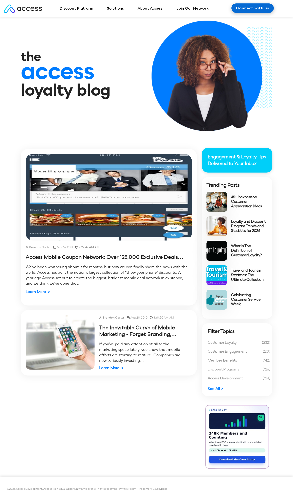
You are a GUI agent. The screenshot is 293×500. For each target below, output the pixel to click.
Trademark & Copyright (152, 488)
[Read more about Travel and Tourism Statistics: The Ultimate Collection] (216, 275)
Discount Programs (239, 369)
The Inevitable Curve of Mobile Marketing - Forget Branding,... (138, 330)
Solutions (115, 8)
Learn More (36, 291)
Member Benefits (239, 360)
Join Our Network (192, 8)
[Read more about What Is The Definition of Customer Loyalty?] (216, 251)
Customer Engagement (239, 351)
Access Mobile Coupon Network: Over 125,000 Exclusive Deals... (104, 257)
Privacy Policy (127, 488)
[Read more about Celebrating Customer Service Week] (216, 300)
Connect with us (252, 8)
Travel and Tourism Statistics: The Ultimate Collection (247, 275)
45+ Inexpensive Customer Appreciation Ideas (246, 201)
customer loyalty (239, 342)
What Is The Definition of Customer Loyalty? (246, 250)
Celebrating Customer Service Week (245, 299)
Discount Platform (76, 8)
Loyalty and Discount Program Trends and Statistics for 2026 (248, 226)
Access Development (239, 378)
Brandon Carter (40, 247)
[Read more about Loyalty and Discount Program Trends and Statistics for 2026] (216, 226)
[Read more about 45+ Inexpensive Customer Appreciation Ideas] (216, 202)
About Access (150, 8)
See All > (215, 388)
